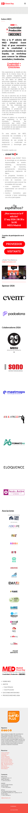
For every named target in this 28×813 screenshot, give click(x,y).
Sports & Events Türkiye (6, 762)
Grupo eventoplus (5, 752)
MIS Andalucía (4, 768)
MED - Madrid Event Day (7, 764)
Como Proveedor (9, 690)
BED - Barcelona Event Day (7, 763)
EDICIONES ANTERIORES (11, 692)
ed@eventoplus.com (9, 262)
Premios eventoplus (5, 758)
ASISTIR (5, 684)
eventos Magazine (5, 756)
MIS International (5, 767)
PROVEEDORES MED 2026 (11, 695)
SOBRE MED (7, 681)
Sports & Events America (6, 760)
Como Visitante (8, 687)
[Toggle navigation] (25, 3)
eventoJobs (4, 755)
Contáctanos (13, 806)
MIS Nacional (4, 766)
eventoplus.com (4, 754)
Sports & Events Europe (6, 759)
